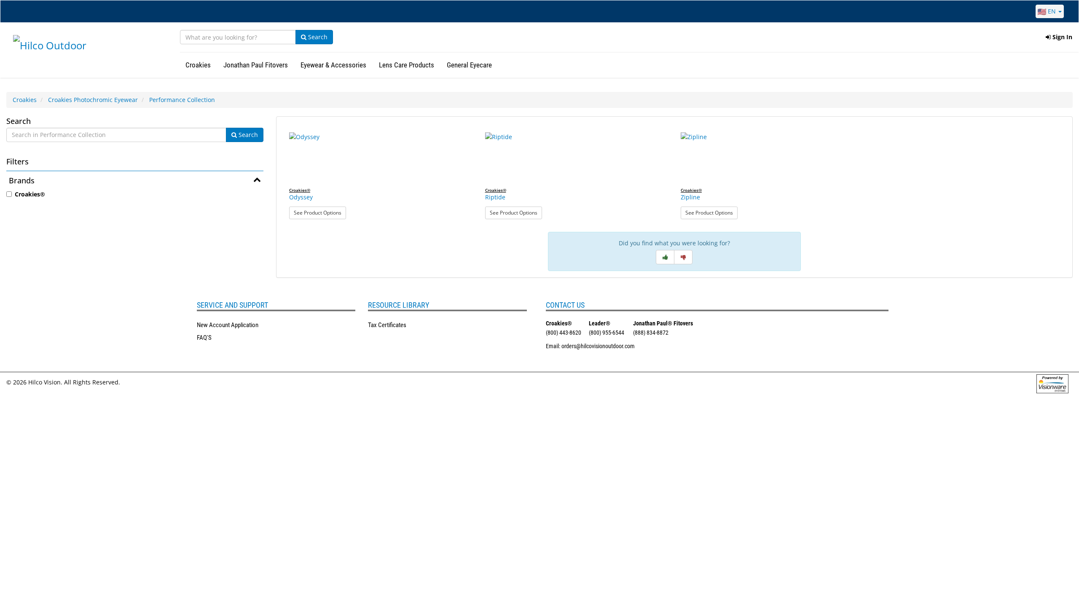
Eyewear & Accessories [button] (333, 65)
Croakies (25, 100)
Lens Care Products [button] (406, 65)
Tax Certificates (387, 325)
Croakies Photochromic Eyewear (93, 100)
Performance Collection (182, 100)
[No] (683, 257)
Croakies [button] (198, 65)
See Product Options (320, 212)
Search (316, 37)
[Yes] (665, 257)
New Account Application (227, 325)
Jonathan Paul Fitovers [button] (255, 65)
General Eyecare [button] (469, 65)
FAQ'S (204, 337)
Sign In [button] (1061, 37)
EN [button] (1052, 11)
